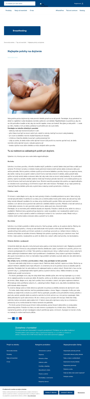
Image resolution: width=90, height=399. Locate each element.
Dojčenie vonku (68, 369)
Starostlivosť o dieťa (44, 370)
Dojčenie (41, 354)
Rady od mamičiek (21, 10)
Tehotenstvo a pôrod (45, 350)
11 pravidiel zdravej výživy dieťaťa (73, 354)
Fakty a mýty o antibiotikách (72, 358)
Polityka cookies (68, 376)
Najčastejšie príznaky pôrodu (72, 350)
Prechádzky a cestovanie (46, 377)
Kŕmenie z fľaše (43, 358)
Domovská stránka (12, 350)
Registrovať (77, 3)
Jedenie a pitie (43, 362)
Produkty (9, 10)
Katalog (82, 10)
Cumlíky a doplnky (44, 366)
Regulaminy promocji (70, 365)
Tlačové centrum (71, 10)
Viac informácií (32, 395)
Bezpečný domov (44, 381)
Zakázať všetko (66, 392)
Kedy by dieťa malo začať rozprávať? (74, 373)
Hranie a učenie (43, 374)
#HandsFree (60, 10)
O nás (32, 10)
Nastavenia (81, 392)
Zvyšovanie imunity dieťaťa (71, 362)
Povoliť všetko (51, 392)
